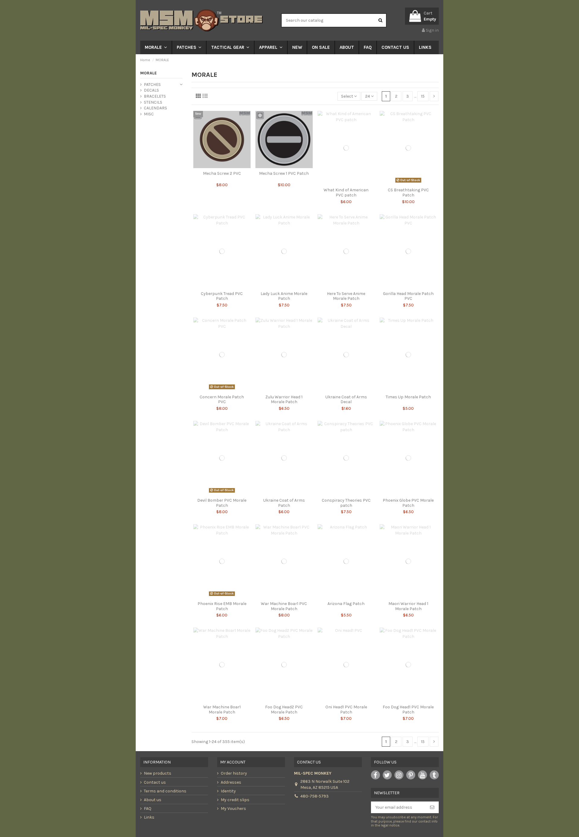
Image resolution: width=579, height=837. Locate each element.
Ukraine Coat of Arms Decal (346, 399)
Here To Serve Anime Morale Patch (346, 296)
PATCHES (152, 84)
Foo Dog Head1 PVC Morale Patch (408, 709)
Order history (234, 773)
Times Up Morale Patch (408, 397)
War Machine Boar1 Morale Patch (222, 709)
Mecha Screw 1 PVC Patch (284, 173)
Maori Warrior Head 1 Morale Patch (408, 606)
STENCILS (153, 102)
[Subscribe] (432, 807)
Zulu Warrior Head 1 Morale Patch (283, 399)
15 (423, 96)
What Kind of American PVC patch (346, 192)
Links (149, 817)
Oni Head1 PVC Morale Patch (346, 709)
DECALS (151, 90)
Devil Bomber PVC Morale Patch (221, 503)
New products (157, 773)
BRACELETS (155, 96)
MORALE (148, 73)
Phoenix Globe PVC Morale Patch (408, 503)
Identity (228, 791)
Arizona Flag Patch (346, 603)
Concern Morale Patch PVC (222, 399)
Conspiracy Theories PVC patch (346, 503)
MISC (149, 114)
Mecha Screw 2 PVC (222, 173)
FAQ (147, 808)
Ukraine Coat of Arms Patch (284, 503)
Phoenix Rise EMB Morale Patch (222, 606)
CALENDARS (155, 108)
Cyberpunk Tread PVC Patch (222, 296)
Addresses (231, 782)
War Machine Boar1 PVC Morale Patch (284, 606)
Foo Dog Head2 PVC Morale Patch (284, 709)
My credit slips (235, 799)
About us (152, 799)
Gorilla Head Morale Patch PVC (408, 296)
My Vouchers (233, 808)
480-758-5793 (314, 796)
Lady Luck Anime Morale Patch (284, 296)
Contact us (155, 782)
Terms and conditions (165, 791)
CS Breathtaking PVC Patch (408, 192)
